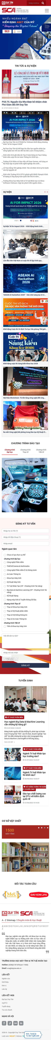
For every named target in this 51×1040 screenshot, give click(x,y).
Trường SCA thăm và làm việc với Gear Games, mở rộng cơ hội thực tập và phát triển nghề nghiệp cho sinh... (25, 162)
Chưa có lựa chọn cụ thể (16, 555)
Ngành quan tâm (9, 549)
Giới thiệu (5, 982)
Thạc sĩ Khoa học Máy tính (17, 607)
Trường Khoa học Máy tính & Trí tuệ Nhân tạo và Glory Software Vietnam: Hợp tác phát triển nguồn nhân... (23, 182)
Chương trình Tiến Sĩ (12, 623)
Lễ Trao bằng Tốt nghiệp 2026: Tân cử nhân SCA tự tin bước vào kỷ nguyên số (26, 169)
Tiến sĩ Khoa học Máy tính (17, 626)
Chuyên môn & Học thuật (29, 920)
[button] (45, 192)
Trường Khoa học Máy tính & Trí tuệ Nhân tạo (24, 961)
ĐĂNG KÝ (25, 665)
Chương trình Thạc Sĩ (12, 603)
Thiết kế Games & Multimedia (18, 566)
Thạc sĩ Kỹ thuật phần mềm (17, 611)
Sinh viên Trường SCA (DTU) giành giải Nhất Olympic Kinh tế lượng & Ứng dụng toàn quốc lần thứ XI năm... (25, 175)
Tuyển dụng (6, 1006)
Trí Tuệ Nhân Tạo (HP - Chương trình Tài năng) (24, 586)
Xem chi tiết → (9, 742)
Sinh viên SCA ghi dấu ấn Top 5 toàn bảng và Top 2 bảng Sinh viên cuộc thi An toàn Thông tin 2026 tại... (25, 156)
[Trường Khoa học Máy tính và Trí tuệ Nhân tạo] (33, 913)
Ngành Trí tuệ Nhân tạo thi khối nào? (34, 774)
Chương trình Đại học (12, 559)
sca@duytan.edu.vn (14, 968)
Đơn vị (4, 985)
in (21, 1023)
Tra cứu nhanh (7, 1010)
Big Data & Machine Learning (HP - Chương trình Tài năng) (27, 591)
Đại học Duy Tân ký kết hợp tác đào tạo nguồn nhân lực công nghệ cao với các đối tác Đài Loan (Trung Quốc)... (24, 149)
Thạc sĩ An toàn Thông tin (17, 619)
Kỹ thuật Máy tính (14, 582)
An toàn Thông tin (15, 463)
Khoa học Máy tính (14, 578)
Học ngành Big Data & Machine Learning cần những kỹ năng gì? (24, 723)
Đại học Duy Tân (7, 999)
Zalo (15, 1023)
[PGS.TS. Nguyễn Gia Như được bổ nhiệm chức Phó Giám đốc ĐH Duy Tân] (25, 83)
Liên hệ (4, 989)
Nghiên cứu (6, 978)
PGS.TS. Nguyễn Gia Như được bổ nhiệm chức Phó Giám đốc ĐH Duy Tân (24, 103)
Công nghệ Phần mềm (15, 562)
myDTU (4, 1003)
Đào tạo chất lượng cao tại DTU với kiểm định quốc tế (34, 796)
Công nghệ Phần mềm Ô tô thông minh (22, 570)
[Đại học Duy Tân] (11, 913)
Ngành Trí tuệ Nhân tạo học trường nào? (34, 755)
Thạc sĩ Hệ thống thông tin (17, 615)
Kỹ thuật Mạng (12, 595)
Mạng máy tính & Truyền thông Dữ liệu (21, 599)
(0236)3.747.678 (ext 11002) (18, 965)
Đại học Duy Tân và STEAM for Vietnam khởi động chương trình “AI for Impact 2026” (25, 143)
